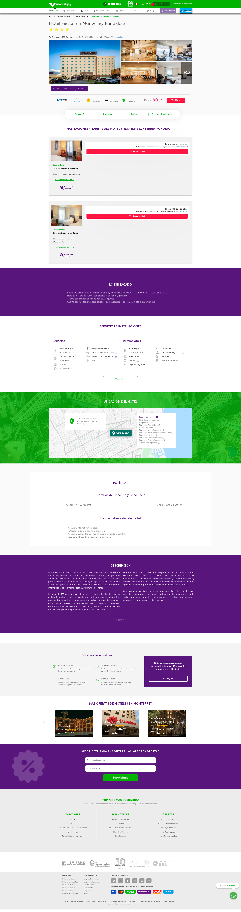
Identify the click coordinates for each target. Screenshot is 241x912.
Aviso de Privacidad (119, 901)
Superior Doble (59, 230)
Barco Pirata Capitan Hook (72, 836)
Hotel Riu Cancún (120, 832)
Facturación (133, 901)
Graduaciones (89, 885)
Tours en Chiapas (68, 891)
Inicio (51, 16)
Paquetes (87, 891)
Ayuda (158, 901)
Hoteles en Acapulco (70, 894)
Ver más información (64, 180)
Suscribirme (120, 777)
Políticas (134, 114)
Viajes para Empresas (92, 882)
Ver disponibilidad (137, 151)
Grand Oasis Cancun (120, 819)
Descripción (80, 114)
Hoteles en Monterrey (63, 16)
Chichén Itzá (73, 832)
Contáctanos (90, 901)
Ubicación (107, 114)
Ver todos (119, 379)
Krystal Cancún (120, 836)
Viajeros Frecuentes (91, 879)
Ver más (119, 620)
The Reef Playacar (168, 832)
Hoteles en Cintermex (80, 16)
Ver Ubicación (117, 37)
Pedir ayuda (168, 679)
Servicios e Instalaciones (162, 114)
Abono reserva (168, 901)
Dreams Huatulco (168, 819)
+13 (186, 72)
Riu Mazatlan (120, 824)
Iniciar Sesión (163, 4)
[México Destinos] (61, 4)
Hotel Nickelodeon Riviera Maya (120, 828)
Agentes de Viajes (147, 901)
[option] (74, 724)
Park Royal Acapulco (168, 828)
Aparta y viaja (113, 904)
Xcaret (72, 819)
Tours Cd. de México (69, 885)
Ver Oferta (175, 100)
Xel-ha (72, 824)
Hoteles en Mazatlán (70, 882)
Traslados (87, 894)
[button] (105, 10)
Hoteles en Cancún (69, 879)
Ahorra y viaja (125, 904)
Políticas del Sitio (104, 901)
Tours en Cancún (68, 888)
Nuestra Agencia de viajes (74, 901)
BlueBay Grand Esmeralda (168, 824)
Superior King (58, 165)
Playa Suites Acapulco (168, 836)
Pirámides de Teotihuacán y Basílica (73, 828)
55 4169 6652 (183, 147)
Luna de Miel (89, 888)
